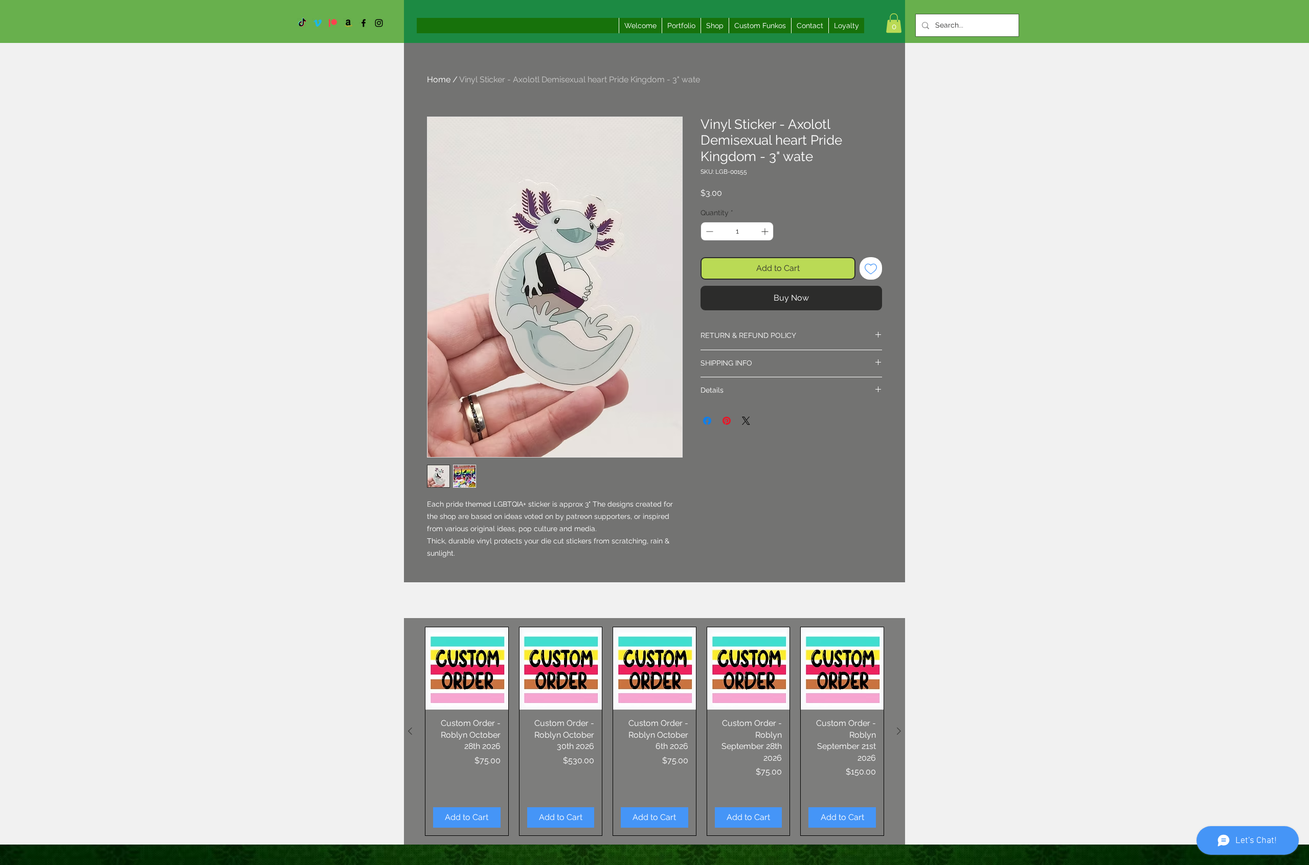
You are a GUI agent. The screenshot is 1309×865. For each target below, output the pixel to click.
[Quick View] (466, 668)
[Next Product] (899, 731)
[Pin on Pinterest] (726, 421)
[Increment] (765, 231)
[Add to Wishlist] (871, 268)
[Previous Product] (410, 731)
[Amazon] (348, 23)
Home (438, 79)
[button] (894, 23)
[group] (654, 731)
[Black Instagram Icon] (379, 23)
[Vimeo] (317, 23)
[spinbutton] (737, 231)
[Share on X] (746, 421)
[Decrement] (708, 231)
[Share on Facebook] (707, 421)
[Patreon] (333, 23)
